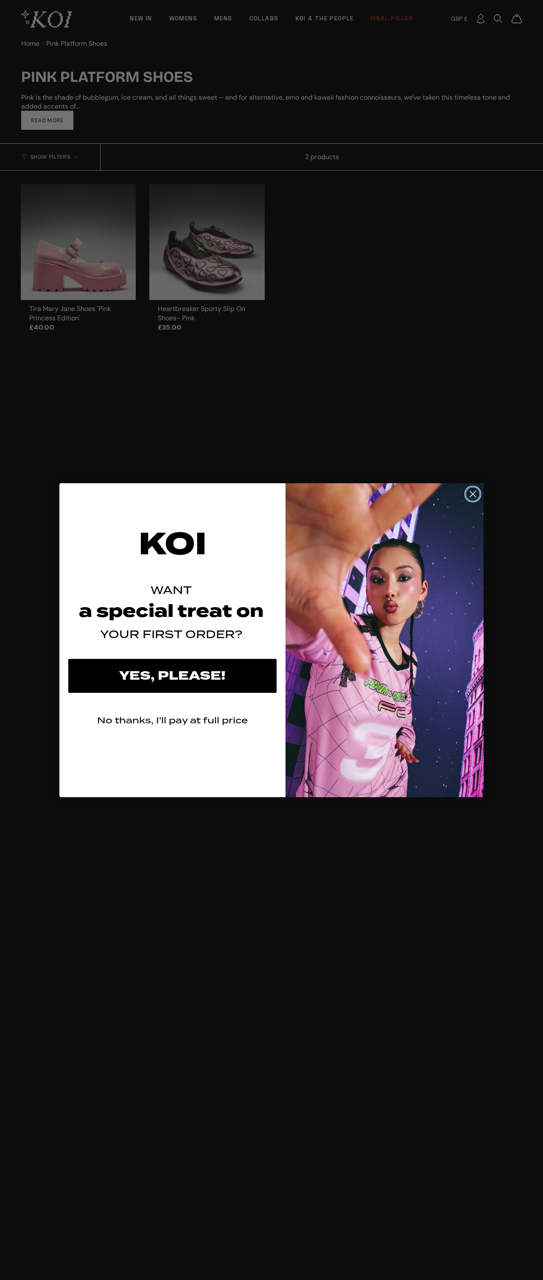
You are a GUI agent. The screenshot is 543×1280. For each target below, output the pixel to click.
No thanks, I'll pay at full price (172, 720)
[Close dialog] (472, 494)
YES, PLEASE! (172, 676)
